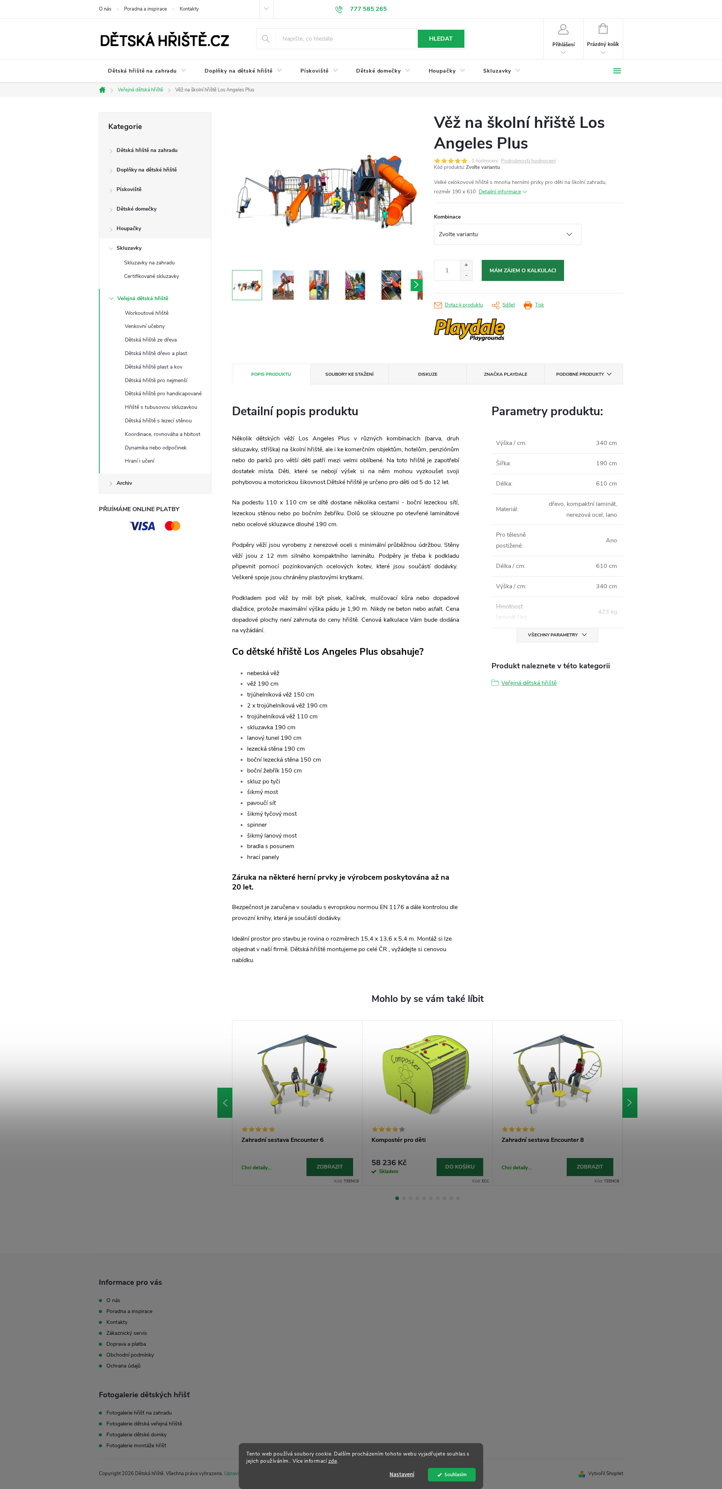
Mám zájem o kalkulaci (523, 270)
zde (332, 1461)
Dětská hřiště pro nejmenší (156, 380)
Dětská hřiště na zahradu (147, 150)
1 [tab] (397, 1198)
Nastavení (402, 1474)
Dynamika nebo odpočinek (156, 447)
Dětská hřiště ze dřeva (151, 339)
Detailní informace (500, 191)
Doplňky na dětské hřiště (147, 169)
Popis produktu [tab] (271, 374)
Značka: (492, 330)
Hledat (441, 39)
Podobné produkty (580, 374)
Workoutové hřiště (146, 313)
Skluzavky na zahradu (149, 262)
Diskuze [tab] (427, 374)
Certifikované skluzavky (151, 276)
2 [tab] (404, 1198)
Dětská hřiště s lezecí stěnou (158, 420)
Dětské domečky (136, 208)
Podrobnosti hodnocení (528, 161)
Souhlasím (455, 1474)
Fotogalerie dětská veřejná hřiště (144, 1424)
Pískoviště (129, 189)
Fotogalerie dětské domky (136, 1435)
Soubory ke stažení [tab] (349, 374)
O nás (105, 9)
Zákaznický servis (126, 1333)
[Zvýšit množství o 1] (466, 265)
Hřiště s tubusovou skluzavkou (161, 407)
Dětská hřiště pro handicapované (163, 393)
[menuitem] (147, 71)
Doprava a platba (126, 1344)
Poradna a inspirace (145, 9)
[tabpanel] (297, 1103)
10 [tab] (458, 1198)
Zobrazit (330, 1166)
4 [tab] (417, 1198)
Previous (224, 1103)
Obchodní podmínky (130, 1354)
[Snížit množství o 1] (466, 275)
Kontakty (189, 9)
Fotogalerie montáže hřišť (136, 1446)
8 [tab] (444, 1198)
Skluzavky (129, 248)
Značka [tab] (505, 374)
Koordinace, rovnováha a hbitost (162, 434)
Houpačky (129, 228)
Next (629, 1103)
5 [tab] (424, 1198)
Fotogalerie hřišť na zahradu (139, 1413)
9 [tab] (451, 1198)
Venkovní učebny (145, 326)
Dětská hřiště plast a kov (153, 366)
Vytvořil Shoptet (605, 1473)
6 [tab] (431, 1198)
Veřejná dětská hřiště (142, 298)
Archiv (124, 483)
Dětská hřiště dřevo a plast (156, 353)
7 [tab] (438, 1198)
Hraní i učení (139, 460)
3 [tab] (411, 1198)
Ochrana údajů (123, 1365)
